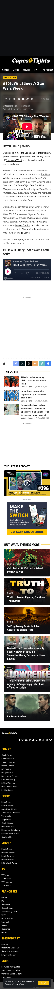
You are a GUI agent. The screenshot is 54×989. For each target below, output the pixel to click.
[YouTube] (26, 740)
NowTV (20, 243)
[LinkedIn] (36, 740)
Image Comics (24, 232)
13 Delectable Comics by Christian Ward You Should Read (33, 380)
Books (10, 622)
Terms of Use (18, 984)
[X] (22, 740)
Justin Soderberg (27, 418)
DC (8, 712)
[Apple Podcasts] (43, 740)
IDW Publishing (14, 644)
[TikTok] (33, 740)
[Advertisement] (27, 27)
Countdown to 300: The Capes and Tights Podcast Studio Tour (33, 394)
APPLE (16, 146)
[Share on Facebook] (10, 99)
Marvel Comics (22, 225)
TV (3, 869)
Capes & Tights (27, 387)
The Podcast (10, 77)
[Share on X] (14, 99)
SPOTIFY (26, 146)
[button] (43, 983)
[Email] (23, 99)
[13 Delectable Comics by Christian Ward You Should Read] (11, 381)
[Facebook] (19, 740)
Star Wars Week (14, 160)
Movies (6, 843)
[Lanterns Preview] (27, 707)
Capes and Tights (11, 106)
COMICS (6, 749)
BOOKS (6, 796)
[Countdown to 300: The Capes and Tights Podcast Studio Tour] (11, 395)
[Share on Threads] (19, 99)
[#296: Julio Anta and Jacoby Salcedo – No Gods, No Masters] (27, 483)
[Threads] (47, 740)
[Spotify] (40, 740)
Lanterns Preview (16, 716)
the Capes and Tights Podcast (35, 152)
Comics (10, 676)
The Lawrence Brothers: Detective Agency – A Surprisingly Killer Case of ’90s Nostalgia (26, 684)
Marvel (10, 593)
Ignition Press (14, 564)
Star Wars (45, 174)
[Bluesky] (51, 740)
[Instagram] (30, 740)
